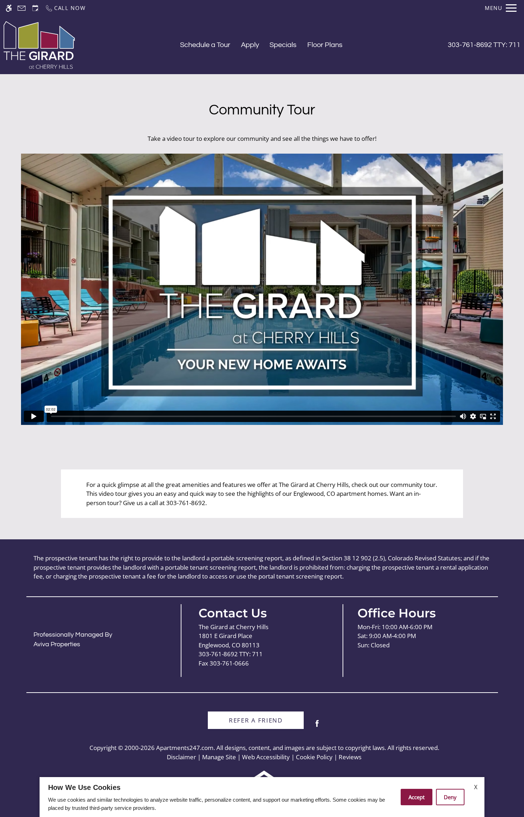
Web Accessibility (266, 757)
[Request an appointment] (35, 8)
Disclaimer (181, 757)
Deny (450, 797)
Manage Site (219, 757)
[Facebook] (317, 726)
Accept (417, 797)
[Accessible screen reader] (8, 8)
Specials (283, 44)
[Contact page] (21, 8)
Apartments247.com (185, 748)
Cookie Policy (314, 757)
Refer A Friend (256, 720)
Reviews (350, 757)
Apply (250, 44)
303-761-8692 (484, 44)
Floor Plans (325, 44)
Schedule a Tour (205, 44)
